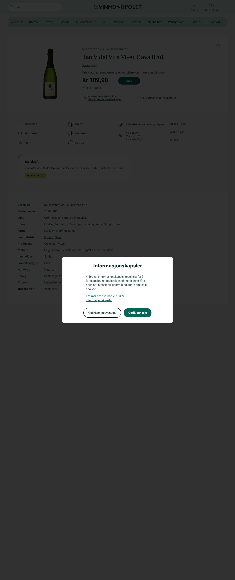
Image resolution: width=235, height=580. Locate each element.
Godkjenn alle (137, 312)
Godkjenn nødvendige (102, 312)
